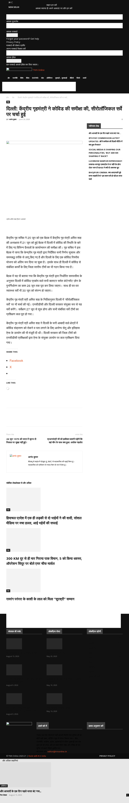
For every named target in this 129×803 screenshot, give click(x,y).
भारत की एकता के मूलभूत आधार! (58, 707)
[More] (67, 132)
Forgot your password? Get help (22, 38)
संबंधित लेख (11, 482)
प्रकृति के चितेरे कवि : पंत (56, 652)
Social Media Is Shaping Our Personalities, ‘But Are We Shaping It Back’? (104, 153)
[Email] (45, 132)
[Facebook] (39, 2)
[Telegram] (60, 132)
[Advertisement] (39, 86)
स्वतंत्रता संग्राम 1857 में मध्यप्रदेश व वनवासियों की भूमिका (64, 680)
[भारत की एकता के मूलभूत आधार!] (64, 698)
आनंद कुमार (13, 119)
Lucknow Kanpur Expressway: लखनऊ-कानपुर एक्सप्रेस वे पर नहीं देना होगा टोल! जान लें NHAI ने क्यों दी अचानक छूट (106, 164)
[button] (119, 70)
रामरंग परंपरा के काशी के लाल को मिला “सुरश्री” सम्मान (40, 598)
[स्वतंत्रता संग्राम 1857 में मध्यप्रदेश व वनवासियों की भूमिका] (64, 669)
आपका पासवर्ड (11, 31)
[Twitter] (41, 2)
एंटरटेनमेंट (35, 78)
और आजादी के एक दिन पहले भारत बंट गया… (105, 133)
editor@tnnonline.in (57, 751)
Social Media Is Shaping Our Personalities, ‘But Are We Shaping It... (23, 709)
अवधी (84, 78)
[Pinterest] (31, 132)
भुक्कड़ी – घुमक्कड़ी (61, 78)
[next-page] (9, 605)
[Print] (53, 132)
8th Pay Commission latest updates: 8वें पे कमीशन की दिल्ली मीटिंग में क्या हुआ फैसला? (105, 141)
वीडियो (72, 78)
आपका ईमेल (11, 57)
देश (13, 97)
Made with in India (37, 756)
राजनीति (15, 78)
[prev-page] (7, 605)
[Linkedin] (38, 132)
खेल (42, 78)
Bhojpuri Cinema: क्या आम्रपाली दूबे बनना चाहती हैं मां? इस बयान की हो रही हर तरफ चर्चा (105, 175)
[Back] (47, 1)
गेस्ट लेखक (3, 795)
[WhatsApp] (9, 132)
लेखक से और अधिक (23, 482)
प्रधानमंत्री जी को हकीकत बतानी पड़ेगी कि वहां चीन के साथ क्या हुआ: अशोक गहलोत (64, 440)
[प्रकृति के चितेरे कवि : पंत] (64, 643)
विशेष (21, 78)
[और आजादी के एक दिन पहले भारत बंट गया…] (24, 643)
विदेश (27, 78)
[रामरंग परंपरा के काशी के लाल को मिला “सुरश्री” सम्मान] (44, 580)
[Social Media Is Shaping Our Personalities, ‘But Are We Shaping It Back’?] (24, 698)
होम (9, 78)
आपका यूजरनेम (12, 21)
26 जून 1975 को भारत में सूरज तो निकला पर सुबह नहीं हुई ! (21, 440)
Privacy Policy (13, 42)
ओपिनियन (49, 78)
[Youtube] (43, 2)
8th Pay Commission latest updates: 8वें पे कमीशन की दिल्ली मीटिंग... (24, 680)
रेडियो (78, 78)
